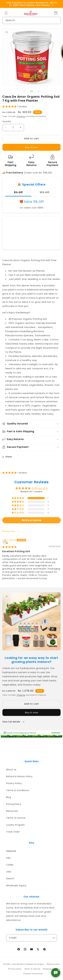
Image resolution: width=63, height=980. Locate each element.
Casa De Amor (18, 964)
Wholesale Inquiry (16, 885)
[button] (6, 13)
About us (11, 769)
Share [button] (8, 456)
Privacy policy (14, 969)
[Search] (57, 20)
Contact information (33, 973)
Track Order (13, 831)
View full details (11, 721)
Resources (12, 810)
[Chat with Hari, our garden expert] (55, 972)
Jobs (8, 871)
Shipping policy (50, 969)
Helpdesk (11, 851)
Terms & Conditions (17, 790)
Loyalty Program (15, 824)
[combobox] (31, 20)
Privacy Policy (14, 783)
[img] (9, 547)
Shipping (21, 116)
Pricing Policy (13, 804)
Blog (8, 797)
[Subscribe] (53, 937)
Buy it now (31, 147)
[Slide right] (38, 91)
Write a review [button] (31, 520)
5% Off (18, 192)
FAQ (8, 857)
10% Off (44, 192)
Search (10, 878)
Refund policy (53, 964)
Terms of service (16, 817)
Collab (9, 864)
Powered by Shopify (35, 964)
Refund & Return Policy (19, 776)
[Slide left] (24, 91)
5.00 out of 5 (40, 488)
